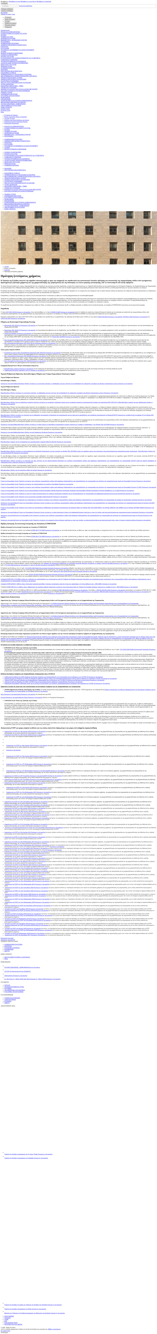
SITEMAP (7, 1318)
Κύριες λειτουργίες (9, 117)
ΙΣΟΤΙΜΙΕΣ (8, 988)
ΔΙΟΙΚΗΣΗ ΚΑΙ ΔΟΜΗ (8, 38)
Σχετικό (10, 697)
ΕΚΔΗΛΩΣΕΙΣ (5, 97)
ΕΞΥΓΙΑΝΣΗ (5, 48)
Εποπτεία (7, 270)
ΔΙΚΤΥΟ (7, 951)
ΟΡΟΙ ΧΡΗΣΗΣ (9, 1316)
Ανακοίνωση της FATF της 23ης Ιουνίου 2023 (24, 832)
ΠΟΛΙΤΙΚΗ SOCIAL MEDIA (13, 1324)
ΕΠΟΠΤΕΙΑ (4, 46)
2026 (56, 771)
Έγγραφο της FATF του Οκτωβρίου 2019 (24, 909)
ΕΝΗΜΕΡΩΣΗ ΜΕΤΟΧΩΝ (9, 94)
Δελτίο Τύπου (31, 697)
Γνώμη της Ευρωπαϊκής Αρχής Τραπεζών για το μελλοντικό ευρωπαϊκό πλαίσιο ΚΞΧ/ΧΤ (34, 496)
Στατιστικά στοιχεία (10, 121)
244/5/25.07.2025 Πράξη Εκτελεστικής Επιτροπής (75, 571)
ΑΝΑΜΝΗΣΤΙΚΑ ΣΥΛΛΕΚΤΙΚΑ (14, 990)
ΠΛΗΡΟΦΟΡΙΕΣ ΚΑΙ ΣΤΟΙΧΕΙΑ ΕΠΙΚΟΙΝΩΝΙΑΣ (16, 100)
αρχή (14, 1)
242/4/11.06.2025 (13, 593)
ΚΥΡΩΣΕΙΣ (7, 1001)
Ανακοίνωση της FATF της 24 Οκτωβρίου (24, 776)
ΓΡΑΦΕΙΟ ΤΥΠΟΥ (6, 92)
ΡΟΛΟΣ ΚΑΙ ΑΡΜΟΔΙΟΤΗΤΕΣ (10, 32)
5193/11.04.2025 (13, 318)
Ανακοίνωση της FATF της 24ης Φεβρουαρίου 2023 (26, 842)
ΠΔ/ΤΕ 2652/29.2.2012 (111, 590)
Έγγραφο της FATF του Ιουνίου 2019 (23, 914)
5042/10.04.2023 (110, 317)
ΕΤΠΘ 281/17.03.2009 (45, 530)
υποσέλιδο (44, 1)
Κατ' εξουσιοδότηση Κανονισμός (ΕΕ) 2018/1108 (26, 340)
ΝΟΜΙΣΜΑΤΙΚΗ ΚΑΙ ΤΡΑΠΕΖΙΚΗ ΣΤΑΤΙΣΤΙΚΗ (16, 74)
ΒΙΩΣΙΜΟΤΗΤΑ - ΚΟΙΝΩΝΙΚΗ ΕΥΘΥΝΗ (14, 40)
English (5, 109)
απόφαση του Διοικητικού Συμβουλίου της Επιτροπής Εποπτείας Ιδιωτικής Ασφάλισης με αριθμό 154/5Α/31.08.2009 (86, 563)
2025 (53, 776)
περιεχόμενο (28, 1)
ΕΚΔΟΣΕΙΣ (4, 69)
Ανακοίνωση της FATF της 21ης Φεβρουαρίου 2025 (28, 792)
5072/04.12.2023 (135, 317)
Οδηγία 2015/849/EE (17, 333)
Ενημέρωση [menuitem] (8, 27)
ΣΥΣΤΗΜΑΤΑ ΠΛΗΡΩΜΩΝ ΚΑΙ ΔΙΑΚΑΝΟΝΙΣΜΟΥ (17, 50)
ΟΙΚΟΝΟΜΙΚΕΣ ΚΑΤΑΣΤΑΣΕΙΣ (11, 105)
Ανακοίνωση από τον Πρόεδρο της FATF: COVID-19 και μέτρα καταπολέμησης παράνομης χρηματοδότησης (43, 682)
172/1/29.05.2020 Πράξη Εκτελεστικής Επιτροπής (46, 568)
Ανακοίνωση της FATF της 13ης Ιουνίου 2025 (24, 783)
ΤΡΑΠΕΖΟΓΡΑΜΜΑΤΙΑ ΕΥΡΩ (14, 987)
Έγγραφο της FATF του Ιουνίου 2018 (23, 928)
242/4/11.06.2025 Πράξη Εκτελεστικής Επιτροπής (50, 574)
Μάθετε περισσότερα (54, 1329)
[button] (25, 6)
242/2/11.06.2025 (136, 591)
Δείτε (9, 694)
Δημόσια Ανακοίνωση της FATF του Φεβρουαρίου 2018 (28, 930)
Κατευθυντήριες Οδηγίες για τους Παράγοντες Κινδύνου (38, 432)
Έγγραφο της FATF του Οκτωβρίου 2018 (24, 923)
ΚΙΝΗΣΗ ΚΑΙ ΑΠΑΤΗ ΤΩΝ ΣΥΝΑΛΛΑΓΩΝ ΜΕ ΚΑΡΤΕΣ (19, 89)
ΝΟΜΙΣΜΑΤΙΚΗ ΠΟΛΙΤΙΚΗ (10, 43)
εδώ (26, 694)
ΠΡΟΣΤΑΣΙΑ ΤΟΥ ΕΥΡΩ (8, 64)
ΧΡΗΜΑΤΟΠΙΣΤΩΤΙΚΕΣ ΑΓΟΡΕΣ (11, 77)
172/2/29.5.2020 (87, 591)
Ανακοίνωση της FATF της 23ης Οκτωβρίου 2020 (26, 887)
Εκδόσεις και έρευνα (10, 120)
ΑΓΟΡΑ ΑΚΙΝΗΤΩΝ (7, 84)
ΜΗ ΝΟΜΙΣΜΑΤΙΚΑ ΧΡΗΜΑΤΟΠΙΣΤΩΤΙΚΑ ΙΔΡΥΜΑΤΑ (19, 76)
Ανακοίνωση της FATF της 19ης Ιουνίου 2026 (24, 731)
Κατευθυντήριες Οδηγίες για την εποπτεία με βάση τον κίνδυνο (26, 470)
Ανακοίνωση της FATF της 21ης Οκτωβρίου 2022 (26, 851)
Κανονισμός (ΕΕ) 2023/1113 (19, 325)
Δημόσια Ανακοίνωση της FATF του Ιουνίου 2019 (26, 910)
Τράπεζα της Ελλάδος (28, 1154)
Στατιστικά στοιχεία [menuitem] (10, 25)
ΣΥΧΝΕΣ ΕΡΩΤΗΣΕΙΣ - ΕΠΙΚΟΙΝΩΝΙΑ (13, 104)
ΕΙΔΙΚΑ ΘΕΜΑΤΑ (6, 107)
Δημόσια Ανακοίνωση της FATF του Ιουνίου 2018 (26, 925)
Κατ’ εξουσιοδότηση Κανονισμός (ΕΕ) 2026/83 (25, 356)
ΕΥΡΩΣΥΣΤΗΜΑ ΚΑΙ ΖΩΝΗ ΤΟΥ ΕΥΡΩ (14, 33)
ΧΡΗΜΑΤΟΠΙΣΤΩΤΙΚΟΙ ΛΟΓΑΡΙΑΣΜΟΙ (13, 79)
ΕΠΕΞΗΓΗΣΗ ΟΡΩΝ (11, 1323)
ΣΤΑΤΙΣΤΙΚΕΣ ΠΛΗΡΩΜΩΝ (10, 81)
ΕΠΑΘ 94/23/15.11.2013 (36, 591)
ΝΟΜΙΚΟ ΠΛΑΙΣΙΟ (7, 37)
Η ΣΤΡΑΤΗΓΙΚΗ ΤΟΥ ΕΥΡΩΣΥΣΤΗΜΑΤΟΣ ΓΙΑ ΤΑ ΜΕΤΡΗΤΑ (20, 58)
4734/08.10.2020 (62, 312)
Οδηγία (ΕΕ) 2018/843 (66, 336)
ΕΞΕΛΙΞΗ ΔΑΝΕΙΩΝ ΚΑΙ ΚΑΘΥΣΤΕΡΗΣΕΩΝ (15, 91)
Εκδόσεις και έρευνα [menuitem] (10, 23)
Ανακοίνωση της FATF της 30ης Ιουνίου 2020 (25, 894)
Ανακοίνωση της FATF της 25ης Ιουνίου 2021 (25, 874)
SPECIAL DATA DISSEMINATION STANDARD (16, 82)
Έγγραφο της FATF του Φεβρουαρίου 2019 (24, 918)
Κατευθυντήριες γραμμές (18, 368)
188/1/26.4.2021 (111, 591)
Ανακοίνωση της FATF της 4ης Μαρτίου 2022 (25, 861)
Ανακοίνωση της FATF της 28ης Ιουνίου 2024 (24, 808)
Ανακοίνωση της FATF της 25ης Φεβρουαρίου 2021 (27, 881)
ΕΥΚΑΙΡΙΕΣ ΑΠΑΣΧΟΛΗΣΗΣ (10, 95)
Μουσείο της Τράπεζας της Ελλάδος (34, 1313)
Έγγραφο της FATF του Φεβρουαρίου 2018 (24, 933)
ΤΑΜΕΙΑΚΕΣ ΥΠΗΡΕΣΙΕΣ (9, 59)
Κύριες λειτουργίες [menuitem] (10, 19)
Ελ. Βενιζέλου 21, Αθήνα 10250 (32, 979)
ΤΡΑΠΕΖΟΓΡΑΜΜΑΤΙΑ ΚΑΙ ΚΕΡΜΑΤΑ (13, 61)
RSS (5, 1321)
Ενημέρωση (7, 123)
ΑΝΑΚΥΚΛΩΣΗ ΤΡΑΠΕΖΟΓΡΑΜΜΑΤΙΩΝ (14, 63)
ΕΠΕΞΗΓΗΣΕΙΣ (6, 99)
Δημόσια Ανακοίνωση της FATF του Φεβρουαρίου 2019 (28, 915)
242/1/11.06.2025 (43, 565)
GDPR (6, 1319)
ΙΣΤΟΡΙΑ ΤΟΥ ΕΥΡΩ (7, 56)
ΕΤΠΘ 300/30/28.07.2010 (73, 590)
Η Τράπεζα (7, 115)
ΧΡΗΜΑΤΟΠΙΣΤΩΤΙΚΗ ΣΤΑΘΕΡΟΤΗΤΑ (14, 45)
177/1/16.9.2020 (16, 565)
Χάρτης (15, 975)
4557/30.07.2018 (18, 312)
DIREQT (7, 1003)
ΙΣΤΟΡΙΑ (3, 35)
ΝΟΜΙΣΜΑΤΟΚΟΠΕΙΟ (8, 68)
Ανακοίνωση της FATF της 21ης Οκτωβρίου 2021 (26, 868)
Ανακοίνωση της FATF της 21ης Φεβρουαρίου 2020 (27, 899)
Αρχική (6, 266)
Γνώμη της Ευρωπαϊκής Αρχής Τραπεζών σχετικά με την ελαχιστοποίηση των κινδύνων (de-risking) (37, 484)
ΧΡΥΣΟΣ (7, 985)
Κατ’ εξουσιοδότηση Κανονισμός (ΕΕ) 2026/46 (25, 361)
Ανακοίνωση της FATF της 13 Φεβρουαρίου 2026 (28, 764)
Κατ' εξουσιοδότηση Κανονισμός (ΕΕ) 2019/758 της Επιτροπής (29, 343)
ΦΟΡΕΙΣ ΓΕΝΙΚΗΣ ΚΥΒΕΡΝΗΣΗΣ (12, 53)
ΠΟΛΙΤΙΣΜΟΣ (5, 41)
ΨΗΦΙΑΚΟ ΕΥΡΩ (6, 66)
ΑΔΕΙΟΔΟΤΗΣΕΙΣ (10, 999)
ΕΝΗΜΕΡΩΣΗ (8, 949)
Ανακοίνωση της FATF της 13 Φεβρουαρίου (26, 771)
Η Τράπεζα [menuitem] (8, 17)
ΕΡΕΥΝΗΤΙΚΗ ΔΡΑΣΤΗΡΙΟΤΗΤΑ (11, 71)
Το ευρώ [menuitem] (7, 21)
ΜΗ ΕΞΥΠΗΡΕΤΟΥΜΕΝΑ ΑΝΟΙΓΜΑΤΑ (17, 957)
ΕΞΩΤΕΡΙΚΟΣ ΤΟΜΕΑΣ (8, 73)
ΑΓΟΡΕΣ (3, 51)
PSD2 (6, 959)
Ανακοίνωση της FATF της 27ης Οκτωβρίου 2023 (26, 824)
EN (4, 12)
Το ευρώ (6, 118)
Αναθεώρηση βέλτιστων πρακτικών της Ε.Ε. (24, 370)
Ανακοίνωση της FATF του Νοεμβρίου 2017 (25, 935)
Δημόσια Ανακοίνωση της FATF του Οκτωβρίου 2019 (28, 905)
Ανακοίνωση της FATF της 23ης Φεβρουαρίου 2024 (26, 815)
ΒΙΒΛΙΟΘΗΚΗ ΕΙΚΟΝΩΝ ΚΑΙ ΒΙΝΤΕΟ (13, 102)
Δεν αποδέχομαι (5, 1331)
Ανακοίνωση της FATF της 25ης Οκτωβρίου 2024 (26, 801)
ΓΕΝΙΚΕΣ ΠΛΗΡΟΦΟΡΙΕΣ (9, 55)
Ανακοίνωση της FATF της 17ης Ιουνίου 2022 (25, 855)
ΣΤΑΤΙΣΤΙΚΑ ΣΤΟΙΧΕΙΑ (12, 948)
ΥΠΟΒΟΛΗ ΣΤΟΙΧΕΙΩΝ (8, 87)
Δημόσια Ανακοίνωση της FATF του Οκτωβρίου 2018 (28, 920)
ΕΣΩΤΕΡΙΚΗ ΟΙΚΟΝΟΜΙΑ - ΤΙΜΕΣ (12, 86)
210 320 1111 (17, 971)
